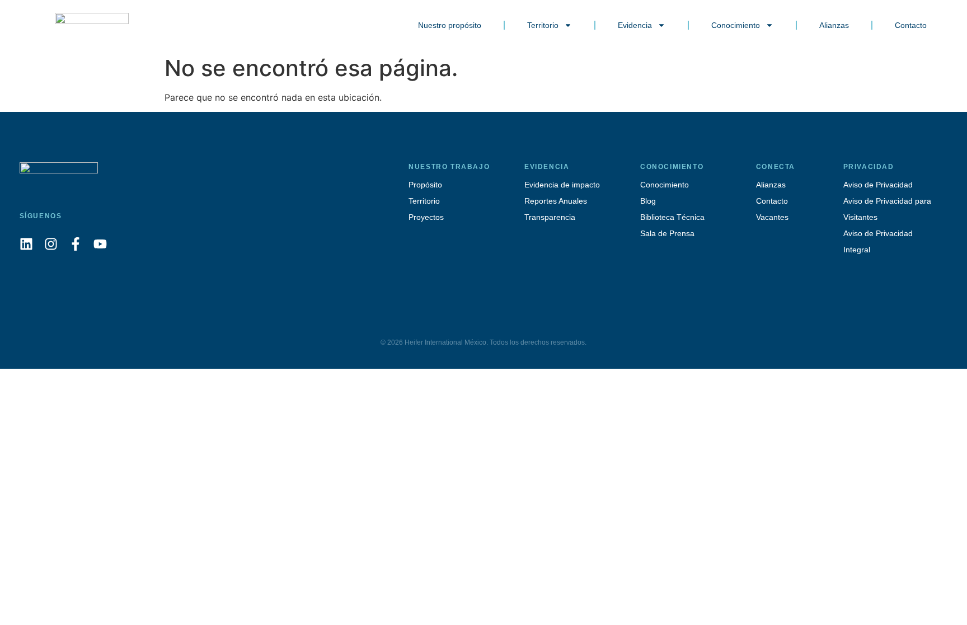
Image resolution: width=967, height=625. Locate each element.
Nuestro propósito (449, 25)
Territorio (542, 25)
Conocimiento (735, 25)
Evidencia (635, 25)
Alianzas (834, 25)
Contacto (911, 25)
